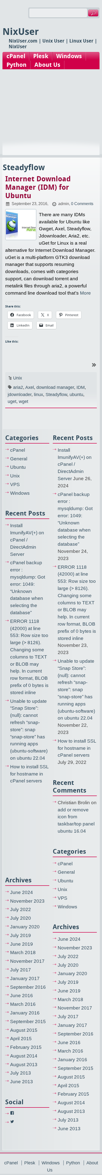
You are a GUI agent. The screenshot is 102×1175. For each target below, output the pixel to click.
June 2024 (21, 892)
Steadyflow (56, 394)
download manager (55, 387)
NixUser (20, 31)
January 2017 (25, 978)
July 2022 (20, 909)
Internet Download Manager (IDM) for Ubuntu (38, 187)
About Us (47, 64)
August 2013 (23, 1064)
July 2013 (20, 1073)
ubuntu (76, 394)
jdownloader (19, 394)
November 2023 (27, 901)
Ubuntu (18, 467)
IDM (80, 387)
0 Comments (82, 203)
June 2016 (21, 995)
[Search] (93, 13)
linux (38, 394)
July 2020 (20, 918)
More (85, 293)
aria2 (18, 387)
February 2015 (26, 1047)
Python (16, 64)
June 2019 (21, 944)
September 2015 (28, 1021)
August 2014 (23, 1055)
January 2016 (25, 1012)
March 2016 (23, 1004)
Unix (17, 378)
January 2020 (25, 926)
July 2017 (20, 969)
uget (12, 401)
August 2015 (23, 1030)
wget (23, 401)
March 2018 (23, 952)
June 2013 (21, 1081)
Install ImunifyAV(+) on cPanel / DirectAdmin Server (27, 540)
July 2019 (20, 935)
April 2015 (21, 1038)
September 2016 (28, 987)
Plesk (40, 56)
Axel (29, 387)
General (18, 458)
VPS (15, 484)
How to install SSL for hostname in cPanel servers (29, 774)
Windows (69, 56)
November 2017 (27, 961)
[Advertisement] (51, 117)
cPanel (15, 56)
